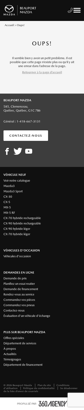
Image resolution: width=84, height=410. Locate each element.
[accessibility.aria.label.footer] (53, 404)
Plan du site (45, 385)
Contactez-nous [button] (25, 135)
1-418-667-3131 (29, 121)
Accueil (9, 25)
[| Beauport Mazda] (28, 151)
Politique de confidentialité (39, 388)
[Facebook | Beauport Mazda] (7, 151)
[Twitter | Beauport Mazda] (18, 151)
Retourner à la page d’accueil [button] (42, 72)
